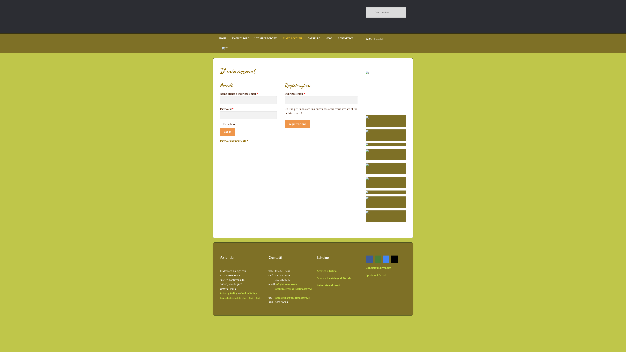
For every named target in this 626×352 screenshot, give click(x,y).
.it (308, 297)
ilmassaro (301, 297)
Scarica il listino (327, 270)
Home (222, 38)
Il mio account (292, 38)
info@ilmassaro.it (286, 284)
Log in (227, 132)
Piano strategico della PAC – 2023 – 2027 (240, 298)
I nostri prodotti (265, 38)
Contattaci (345, 38)
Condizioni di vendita (378, 267)
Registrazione (297, 124)
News (329, 38)
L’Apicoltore (240, 38)
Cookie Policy (248, 293)
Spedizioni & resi (376, 275)
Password (227, 108)
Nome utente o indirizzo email (239, 93)
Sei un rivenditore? (328, 285)
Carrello (314, 38)
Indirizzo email (295, 93)
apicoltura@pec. (285, 297)
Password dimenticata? (234, 140)
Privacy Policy (229, 293)
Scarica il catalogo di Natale (334, 278)
